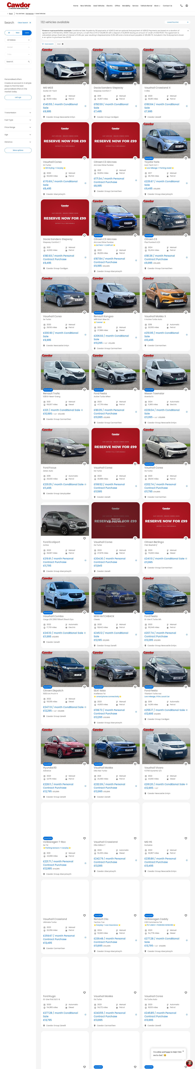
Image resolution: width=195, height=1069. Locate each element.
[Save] (84, 84)
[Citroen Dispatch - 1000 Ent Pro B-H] (65, 669)
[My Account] (186, 5)
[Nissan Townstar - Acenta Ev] (166, 372)
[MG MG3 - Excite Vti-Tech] (65, 66)
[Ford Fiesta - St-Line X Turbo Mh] (166, 595)
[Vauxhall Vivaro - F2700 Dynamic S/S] (166, 746)
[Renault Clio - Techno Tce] (116, 897)
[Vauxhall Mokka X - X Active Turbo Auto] (166, 295)
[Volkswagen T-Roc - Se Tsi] (65, 820)
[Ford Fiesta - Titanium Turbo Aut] (166, 669)
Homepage (30, 14)
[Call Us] (181, 5)
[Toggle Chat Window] (189, 1063)
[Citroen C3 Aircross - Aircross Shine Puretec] (116, 140)
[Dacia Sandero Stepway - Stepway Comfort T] (116, 66)
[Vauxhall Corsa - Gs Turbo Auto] (166, 975)
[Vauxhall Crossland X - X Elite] (166, 66)
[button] (62, 44)
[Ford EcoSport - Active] (65, 520)
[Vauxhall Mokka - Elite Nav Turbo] (116, 746)
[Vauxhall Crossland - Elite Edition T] (116, 820)
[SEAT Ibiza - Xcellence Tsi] (116, 669)
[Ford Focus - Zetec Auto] (65, 446)
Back (11, 14)
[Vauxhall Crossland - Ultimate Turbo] (65, 897)
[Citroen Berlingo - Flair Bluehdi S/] (166, 520)
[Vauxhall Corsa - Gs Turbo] (116, 446)
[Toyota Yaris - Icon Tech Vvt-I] (166, 140)
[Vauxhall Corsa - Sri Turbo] (65, 140)
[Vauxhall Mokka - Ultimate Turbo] (65, 1049)
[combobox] (18, 40)
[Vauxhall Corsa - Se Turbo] (65, 295)
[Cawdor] (18, 5)
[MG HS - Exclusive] (166, 820)
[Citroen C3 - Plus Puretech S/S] (166, 217)
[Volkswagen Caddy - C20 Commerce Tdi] (166, 897)
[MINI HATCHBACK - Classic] (116, 595)
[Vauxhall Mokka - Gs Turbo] (116, 975)
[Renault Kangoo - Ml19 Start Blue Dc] (116, 295)
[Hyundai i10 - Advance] (65, 746)
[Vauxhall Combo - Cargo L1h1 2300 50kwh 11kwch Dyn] (65, 595)
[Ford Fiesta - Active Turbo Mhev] (116, 372)
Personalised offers (13, 79)
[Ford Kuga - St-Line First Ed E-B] (65, 975)
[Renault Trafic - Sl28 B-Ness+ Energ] (65, 372)
